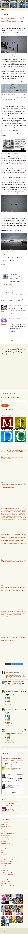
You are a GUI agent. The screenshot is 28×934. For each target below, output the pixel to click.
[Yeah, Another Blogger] (10, 895)
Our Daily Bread (4, 854)
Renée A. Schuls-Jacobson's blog (8, 861)
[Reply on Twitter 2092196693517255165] (6, 687)
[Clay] (3, 906)
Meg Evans (3, 850)
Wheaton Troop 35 (5, 879)
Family (22, 17)
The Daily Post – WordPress (7, 874)
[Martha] (7, 913)
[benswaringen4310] (21, 906)
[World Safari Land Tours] (21, 909)
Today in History (18, 18)
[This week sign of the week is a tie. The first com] (14, 520)
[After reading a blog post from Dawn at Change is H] (14, 546)
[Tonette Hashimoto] (3, 895)
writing (21, 21)
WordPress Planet (5, 888)
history (2, 18)
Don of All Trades (5, 828)
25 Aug (22, 681)
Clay (7, 808)
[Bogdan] (3, 920)
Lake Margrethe (19, 20)
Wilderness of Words (5, 881)
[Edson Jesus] (14, 906)
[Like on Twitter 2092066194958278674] (11, 705)
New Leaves (4, 852)
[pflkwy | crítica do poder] (3, 924)
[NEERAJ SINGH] (10, 909)
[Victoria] (7, 909)
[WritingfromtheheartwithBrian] (21, 895)
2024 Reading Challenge (10, 804)
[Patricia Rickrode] (18, 913)
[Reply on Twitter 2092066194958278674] (6, 705)
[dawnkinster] (10, 917)
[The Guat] (7, 902)
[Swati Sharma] (14, 899)
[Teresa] (7, 899)
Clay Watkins (8, 681)
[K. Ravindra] (18, 895)
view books (15, 813)
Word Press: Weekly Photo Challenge (9, 885)
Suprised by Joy (4, 870)
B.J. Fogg (7, 763)
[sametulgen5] (18, 906)
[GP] (14, 909)
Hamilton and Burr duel (17, 163)
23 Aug (22, 730)
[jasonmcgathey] (18, 899)
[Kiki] (10, 899)
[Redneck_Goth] (21, 902)
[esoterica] (10, 920)
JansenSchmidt (4, 837)
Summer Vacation (12, 21)
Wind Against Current (5, 883)
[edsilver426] (7, 920)
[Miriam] (7, 895)
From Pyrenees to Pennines (7, 831)
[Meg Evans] (10, 913)
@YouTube (22, 684)
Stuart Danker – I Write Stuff (7, 868)
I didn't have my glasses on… (7, 833)
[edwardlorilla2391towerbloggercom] (7, 917)
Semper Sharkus (5, 865)
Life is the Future (5, 845)
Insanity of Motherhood (6, 835)
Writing (2, 20)
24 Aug (22, 709)
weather (18, 21)
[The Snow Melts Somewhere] (10, 902)
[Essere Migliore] (3, 909)
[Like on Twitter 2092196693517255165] (11, 687)
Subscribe (5, 405)
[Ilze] (21, 920)
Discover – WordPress (6, 826)
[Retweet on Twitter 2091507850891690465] (8, 742)
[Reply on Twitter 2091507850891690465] (6, 742)
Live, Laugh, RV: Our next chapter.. (8, 848)
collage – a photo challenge (18, 294)
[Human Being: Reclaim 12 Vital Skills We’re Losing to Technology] (3, 775)
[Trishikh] (18, 920)
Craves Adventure (5, 824)
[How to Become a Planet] (3, 786)
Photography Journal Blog (7, 857)
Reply (11, 313)
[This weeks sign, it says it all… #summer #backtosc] (14, 468)
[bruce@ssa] (3, 902)
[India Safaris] (3, 913)
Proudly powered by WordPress (8, 931)
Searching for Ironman (6, 863)
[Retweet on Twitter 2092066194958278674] (8, 705)
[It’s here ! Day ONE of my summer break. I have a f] (14, 649)
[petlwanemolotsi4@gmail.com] (21, 913)
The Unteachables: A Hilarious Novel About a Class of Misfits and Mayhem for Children (13, 768)
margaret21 (3, 311)
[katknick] (18, 902)
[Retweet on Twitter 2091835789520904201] (8, 726)
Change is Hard (4, 822)
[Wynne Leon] (21, 917)
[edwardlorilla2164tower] (14, 920)
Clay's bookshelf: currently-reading (12, 758)
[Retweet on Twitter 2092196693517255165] (8, 687)
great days (9, 20)
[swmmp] (3, 917)
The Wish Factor (4, 876)
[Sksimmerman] (18, 917)
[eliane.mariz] (10, 906)
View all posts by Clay (8, 284)
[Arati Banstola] (7, 906)
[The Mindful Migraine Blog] (14, 902)
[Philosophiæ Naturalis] (14, 913)
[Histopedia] (14, 895)
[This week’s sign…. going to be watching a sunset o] (14, 571)
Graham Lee (7, 777)
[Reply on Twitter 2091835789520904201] (6, 726)
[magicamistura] (7, 924)
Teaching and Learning (9, 18)
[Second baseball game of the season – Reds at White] (14, 494)
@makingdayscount (16, 681)
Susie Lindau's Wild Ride (6, 872)
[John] (21, 899)
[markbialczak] (18, 909)
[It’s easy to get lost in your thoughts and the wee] (14, 597)
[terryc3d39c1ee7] (3, 899)
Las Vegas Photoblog (5, 843)
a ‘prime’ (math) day (8, 292)
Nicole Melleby (8, 786)
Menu (2, 9)
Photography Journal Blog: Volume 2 (9, 859)
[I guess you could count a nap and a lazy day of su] (14, 623)
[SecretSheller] (14, 917)
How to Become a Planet (10, 785)
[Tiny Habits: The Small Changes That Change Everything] (3, 761)
